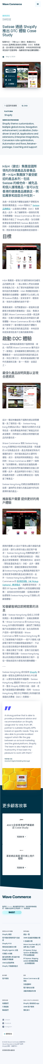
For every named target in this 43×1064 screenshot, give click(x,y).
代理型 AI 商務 (7, 953)
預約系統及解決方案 (9, 947)
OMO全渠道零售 (8, 963)
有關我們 (5, 1003)
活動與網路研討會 (29, 991)
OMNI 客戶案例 (28, 1007)
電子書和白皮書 (28, 987)
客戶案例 (5, 978)
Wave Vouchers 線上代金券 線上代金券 (32, 945)
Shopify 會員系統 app (31, 1003)
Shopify (33, 672)
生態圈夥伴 (27, 984)
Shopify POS (6, 943)
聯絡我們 (5, 1010)
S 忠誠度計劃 (28, 941)
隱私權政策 (11, 1050)
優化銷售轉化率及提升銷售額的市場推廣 (10, 958)
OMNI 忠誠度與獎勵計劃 (31, 938)
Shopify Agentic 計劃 (10, 950)
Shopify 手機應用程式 (10, 966)
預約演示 (26, 1010)
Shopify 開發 (7, 934)
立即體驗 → (12, 84)
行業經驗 (5, 1007)
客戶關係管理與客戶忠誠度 (10, 939)
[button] (38, 4)
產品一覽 (26, 934)
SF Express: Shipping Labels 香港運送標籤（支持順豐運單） (30, 960)
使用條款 (5, 1050)
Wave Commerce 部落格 (31, 979)
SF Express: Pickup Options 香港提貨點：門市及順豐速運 (31, 952)
